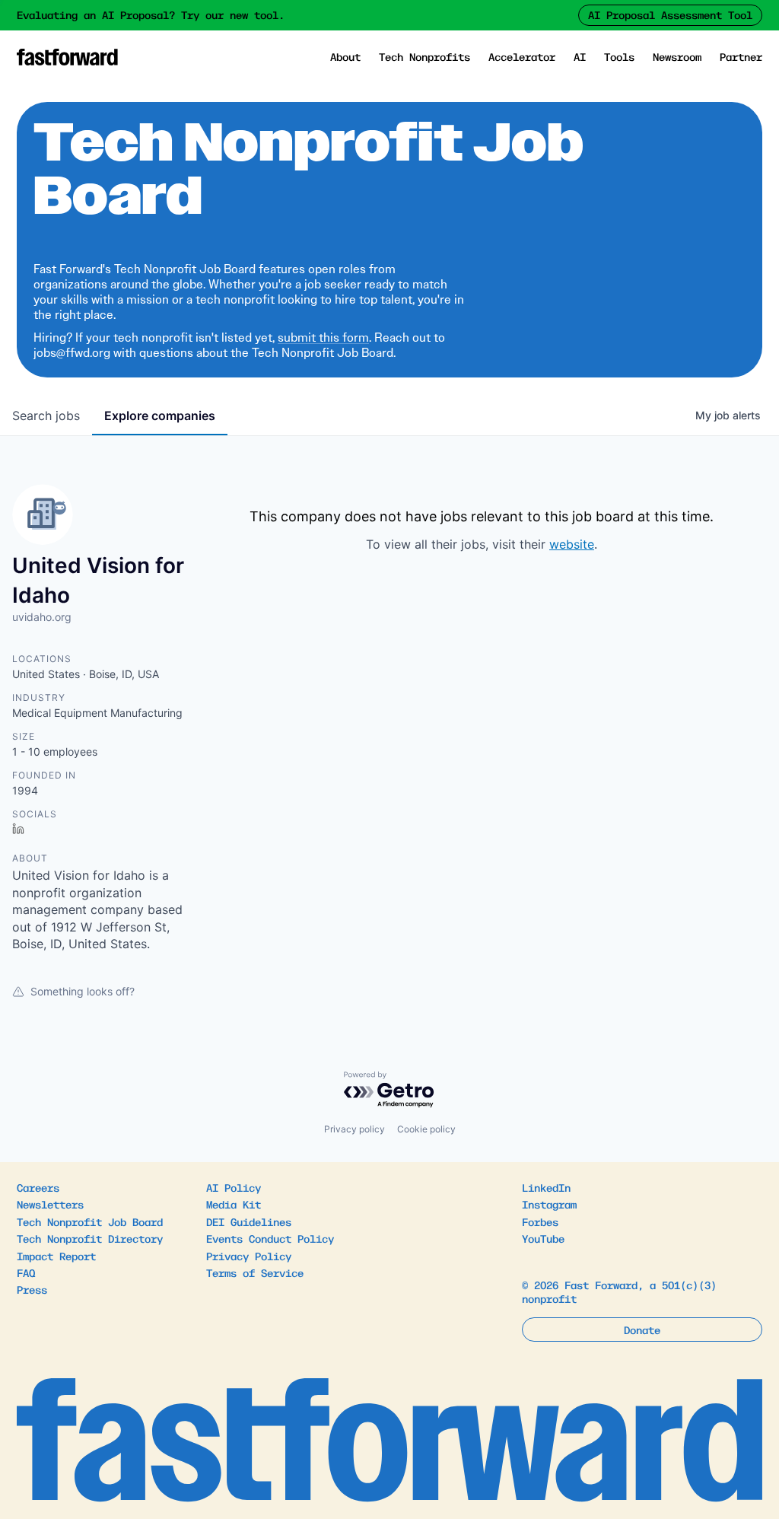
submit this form (323, 338)
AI (580, 56)
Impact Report (56, 1255)
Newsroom (677, 56)
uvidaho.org (42, 616)
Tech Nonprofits (424, 56)
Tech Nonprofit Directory (90, 1238)
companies (159, 415)
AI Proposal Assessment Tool (670, 14)
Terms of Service (255, 1272)
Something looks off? (82, 991)
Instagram (549, 1204)
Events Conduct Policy (270, 1238)
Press (32, 1289)
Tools (619, 56)
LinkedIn (546, 1187)
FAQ (26, 1272)
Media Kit (233, 1204)
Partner (741, 56)
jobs (46, 415)
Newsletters (50, 1204)
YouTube (543, 1238)
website (571, 544)
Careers (38, 1187)
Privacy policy (354, 1129)
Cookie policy (426, 1129)
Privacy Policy (248, 1255)
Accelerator (521, 56)
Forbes (540, 1221)
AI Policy (233, 1187)
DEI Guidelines (248, 1221)
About (345, 56)
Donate (642, 1329)
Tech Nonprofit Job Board (90, 1221)
